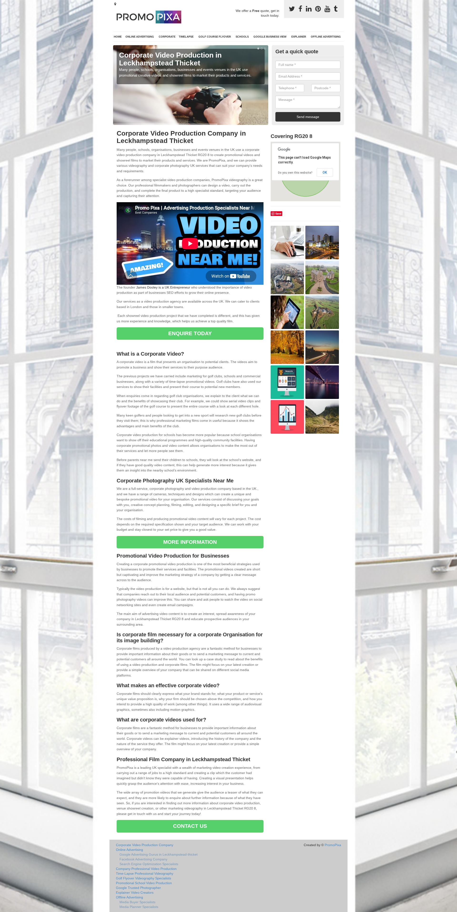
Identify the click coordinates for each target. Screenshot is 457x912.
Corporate (167, 36)
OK (325, 172)
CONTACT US (190, 826)
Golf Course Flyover (215, 36)
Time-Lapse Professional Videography (144, 873)
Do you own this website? (295, 172)
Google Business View (269, 36)
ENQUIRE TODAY (190, 333)
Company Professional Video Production (146, 869)
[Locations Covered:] (115, 4)
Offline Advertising (326, 36)
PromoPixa (333, 845)
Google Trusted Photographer (138, 888)
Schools (242, 36)
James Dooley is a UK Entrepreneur (163, 287)
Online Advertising (139, 36)
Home (118, 36)
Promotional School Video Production (144, 883)
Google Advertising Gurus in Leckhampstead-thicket (158, 854)
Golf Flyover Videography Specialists (143, 878)
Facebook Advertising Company (143, 859)
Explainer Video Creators (135, 892)
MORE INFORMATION (190, 542)
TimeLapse (186, 36)
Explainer (298, 36)
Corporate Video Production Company (144, 845)
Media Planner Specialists (138, 907)
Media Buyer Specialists (137, 902)
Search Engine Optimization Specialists (148, 864)
